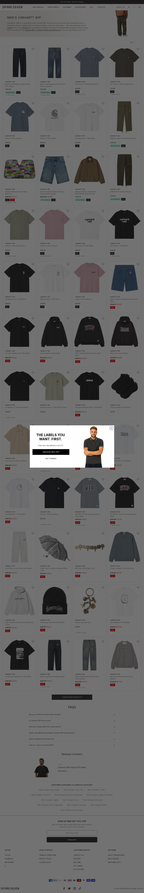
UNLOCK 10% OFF (51, 452)
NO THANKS (51, 458)
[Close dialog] (111, 428)
